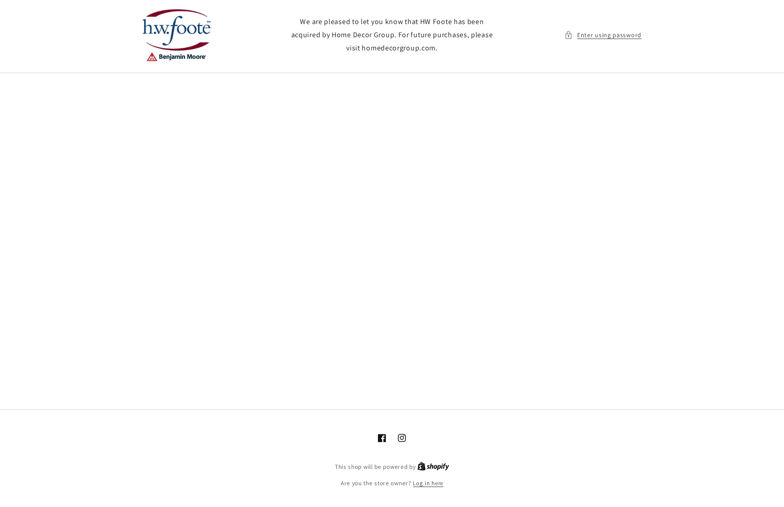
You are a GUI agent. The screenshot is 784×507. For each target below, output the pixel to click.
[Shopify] (433, 467)
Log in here (428, 483)
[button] (603, 35)
